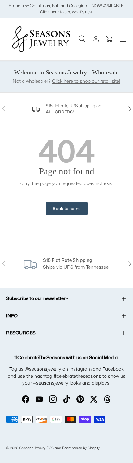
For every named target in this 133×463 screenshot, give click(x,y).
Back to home (67, 208)
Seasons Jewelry (32, 447)
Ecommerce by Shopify (81, 447)
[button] (109, 39)
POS (50, 447)
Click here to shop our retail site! (86, 81)
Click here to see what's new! (66, 12)
